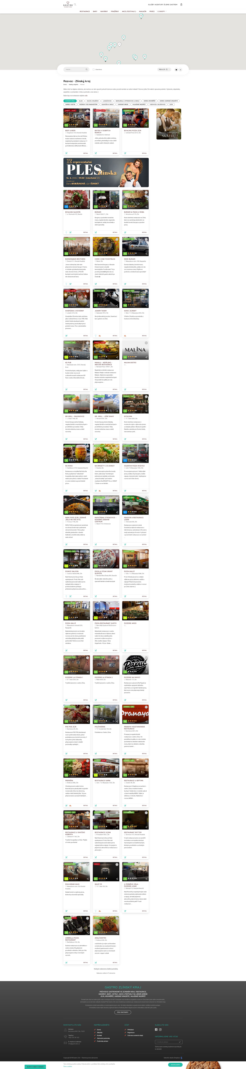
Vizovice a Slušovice (157, 104)
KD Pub (68, 363)
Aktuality (99, 1032)
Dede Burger (129, 259)
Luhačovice (107, 101)
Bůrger (98, 212)
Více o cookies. (67, 1066)
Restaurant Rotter (133, 832)
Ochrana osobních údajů (135, 1035)
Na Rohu (69, 466)
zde (86, 96)
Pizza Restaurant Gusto (106, 623)
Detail (85, 153)
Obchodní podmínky (103, 1038)
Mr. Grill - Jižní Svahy (104, 416)
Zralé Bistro (100, 938)
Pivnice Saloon (72, 571)
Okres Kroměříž (149, 101)
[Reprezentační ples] (106, 172)
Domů (65, 84)
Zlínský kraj (70, 101)
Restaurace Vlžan (103, 832)
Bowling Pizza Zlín (132, 131)
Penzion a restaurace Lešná (134, 519)
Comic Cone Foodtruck (105, 259)
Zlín (171, 104)
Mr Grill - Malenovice (74, 416)
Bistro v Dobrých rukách (103, 132)
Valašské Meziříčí (139, 104)
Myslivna (128, 416)
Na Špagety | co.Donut (105, 466)
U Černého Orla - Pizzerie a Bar (131, 885)
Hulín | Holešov (93, 101)
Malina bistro (130, 363)
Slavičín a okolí (108, 104)
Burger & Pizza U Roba (134, 212)
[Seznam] (180, 69)
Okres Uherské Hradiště (169, 101)
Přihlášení (131, 1029)
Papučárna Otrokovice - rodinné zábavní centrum (105, 520)
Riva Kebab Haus (72, 884)
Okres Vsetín (70, 104)
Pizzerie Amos (130, 623)
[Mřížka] (176, 69)
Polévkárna (100, 727)
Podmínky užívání (102, 1041)
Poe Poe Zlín (70, 727)
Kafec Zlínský (130, 311)
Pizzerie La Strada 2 (104, 677)
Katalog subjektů (73, 84)
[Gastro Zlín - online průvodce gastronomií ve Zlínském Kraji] (67, 4)
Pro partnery (122, 1012)
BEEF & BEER (70, 131)
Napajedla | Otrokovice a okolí (127, 101)
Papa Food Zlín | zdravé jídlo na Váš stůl (75, 519)
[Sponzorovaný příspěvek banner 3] (168, 124)
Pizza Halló (129, 571)
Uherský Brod (123, 104)
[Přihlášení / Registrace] (181, 4)
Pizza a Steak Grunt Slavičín (104, 572)
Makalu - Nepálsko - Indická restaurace (103, 364)
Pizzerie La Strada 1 (74, 677)
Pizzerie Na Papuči (132, 677)
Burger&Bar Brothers (75, 259)
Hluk (81, 101)
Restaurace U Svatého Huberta (75, 833)
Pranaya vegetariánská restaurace (134, 728)
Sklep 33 (98, 884)
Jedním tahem (101, 311)
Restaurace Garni (102, 780)
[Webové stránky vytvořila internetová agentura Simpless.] (181, 1058)
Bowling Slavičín (72, 212)
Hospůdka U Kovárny (74, 311)
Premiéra (69, 780)
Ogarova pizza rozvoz (134, 466)
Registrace (131, 1032)
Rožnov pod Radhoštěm (88, 104)
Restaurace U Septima (133, 780)
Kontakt (99, 1035)
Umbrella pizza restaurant (72, 939)
